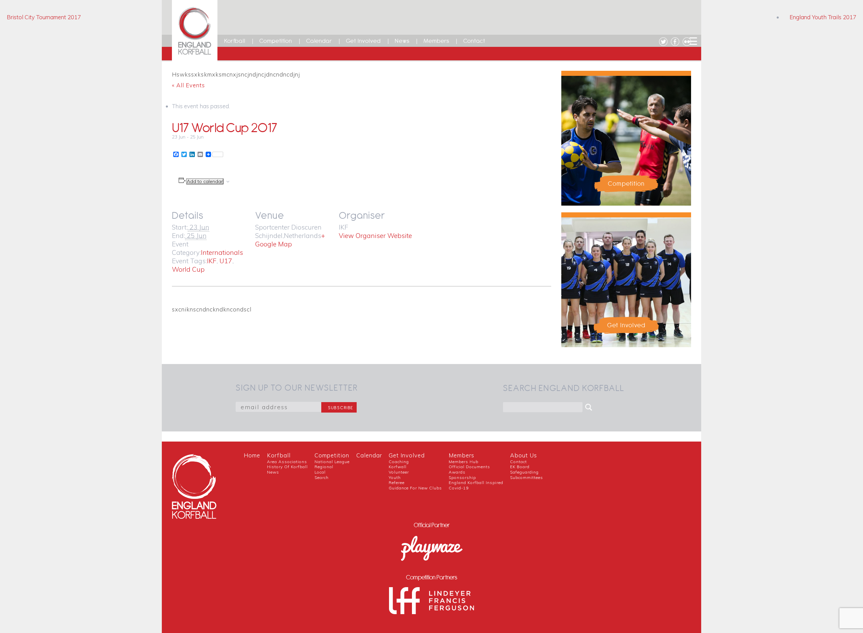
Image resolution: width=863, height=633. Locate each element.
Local (320, 472)
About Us (523, 455)
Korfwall (398, 466)
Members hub (463, 461)
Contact (474, 40)
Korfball (234, 40)
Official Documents (469, 466)
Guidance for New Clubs (415, 487)
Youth (395, 477)
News (402, 40)
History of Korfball (287, 466)
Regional (324, 466)
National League (332, 461)
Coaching (399, 461)
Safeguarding (524, 472)
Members (436, 40)
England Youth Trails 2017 (823, 17)
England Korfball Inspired (476, 482)
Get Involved (363, 40)
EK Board (520, 466)
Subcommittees (526, 477)
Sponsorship (462, 477)
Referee (397, 482)
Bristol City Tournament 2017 (44, 17)
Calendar (319, 40)
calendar (369, 455)
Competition (275, 40)
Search (322, 477)
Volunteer (399, 472)
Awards (457, 472)
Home (252, 455)
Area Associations (287, 461)
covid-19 (459, 487)
